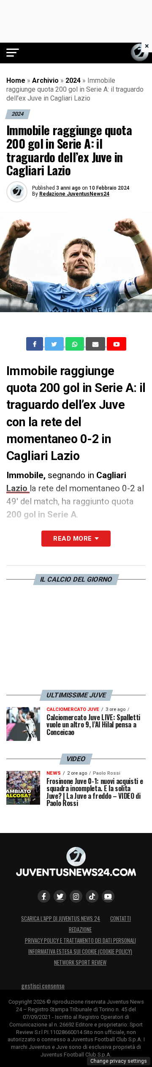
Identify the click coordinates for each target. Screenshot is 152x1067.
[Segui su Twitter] (60, 896)
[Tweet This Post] (55, 344)
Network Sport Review (80, 962)
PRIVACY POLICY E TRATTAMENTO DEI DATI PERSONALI (80, 940)
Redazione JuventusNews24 (74, 194)
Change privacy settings (118, 1061)
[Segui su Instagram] (76, 896)
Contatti (120, 919)
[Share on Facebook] (35, 344)
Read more (72, 538)
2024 (73, 80)
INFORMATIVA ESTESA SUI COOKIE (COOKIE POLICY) (80, 951)
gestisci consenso (43, 985)
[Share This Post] (75, 344)
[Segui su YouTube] (108, 896)
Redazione (80, 929)
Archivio (45, 80)
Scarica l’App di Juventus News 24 (60, 919)
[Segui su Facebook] (44, 896)
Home (15, 80)
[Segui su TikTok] (92, 896)
